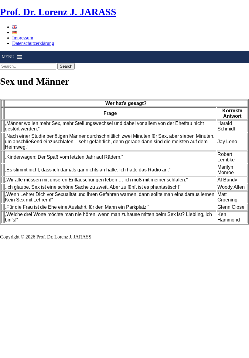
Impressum (22, 37)
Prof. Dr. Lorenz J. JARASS (58, 11)
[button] (8, 57)
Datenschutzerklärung (33, 43)
